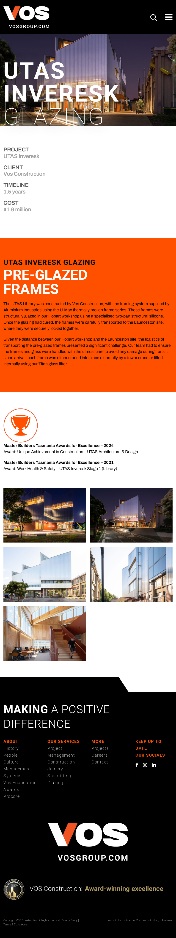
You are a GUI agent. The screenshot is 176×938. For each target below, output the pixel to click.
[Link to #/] (153, 17)
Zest (138, 920)
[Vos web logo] (26, 8)
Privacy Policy (69, 920)
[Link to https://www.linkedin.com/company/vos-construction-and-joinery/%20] (154, 765)
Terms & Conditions (15, 924)
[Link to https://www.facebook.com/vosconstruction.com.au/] (136, 765)
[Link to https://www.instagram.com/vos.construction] (145, 765)
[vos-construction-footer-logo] (88, 824)
